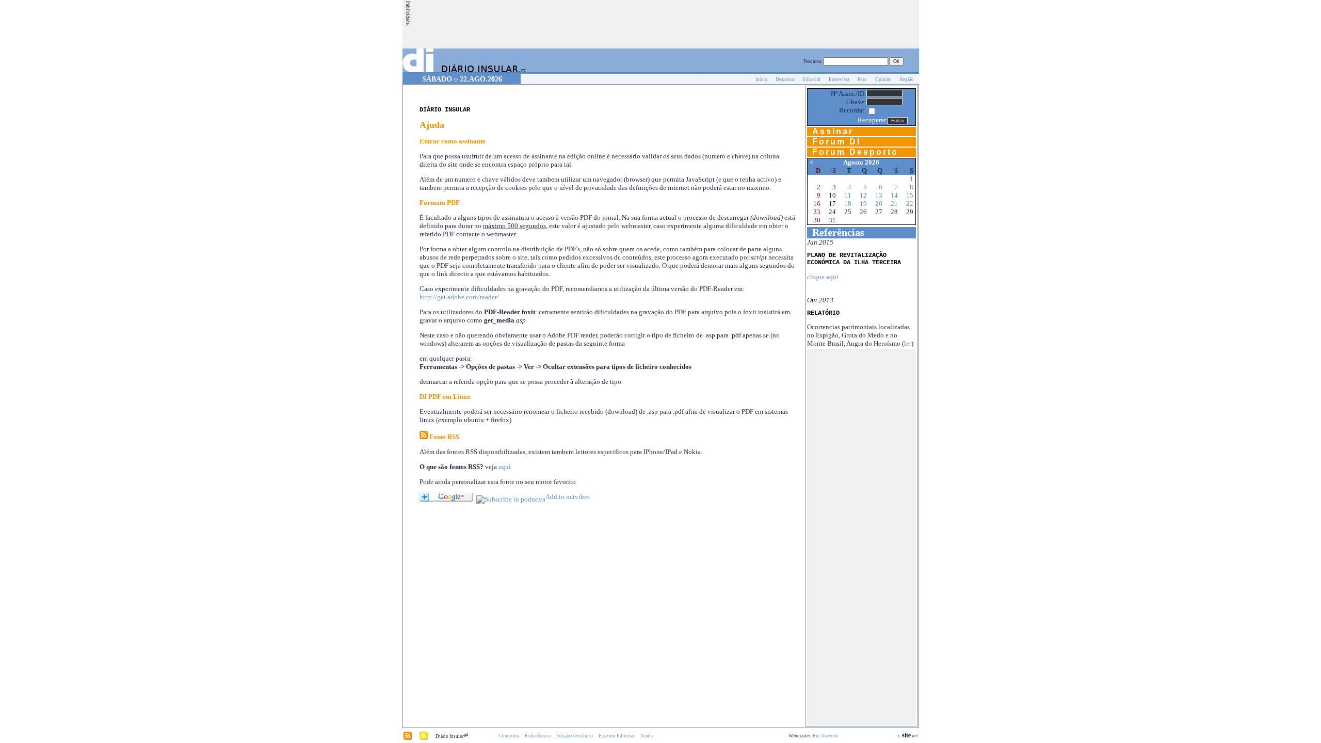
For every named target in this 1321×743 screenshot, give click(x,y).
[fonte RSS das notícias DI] (408, 738)
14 (894, 195)
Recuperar (872, 120)
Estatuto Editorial (617, 735)
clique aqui (823, 277)
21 (894, 203)
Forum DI (836, 141)
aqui (504, 467)
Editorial (811, 79)
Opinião (883, 79)
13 (878, 195)
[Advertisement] (730, 24)
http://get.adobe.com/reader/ (459, 297)
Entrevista (839, 79)
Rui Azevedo (826, 735)
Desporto (785, 79)
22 (909, 203)
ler (907, 343)
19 (863, 203)
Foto (862, 79)
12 (863, 195)
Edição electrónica (574, 735)
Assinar (832, 131)
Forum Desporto (855, 152)
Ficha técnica (538, 735)
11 (847, 195)
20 (878, 203)
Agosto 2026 (861, 162)
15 (909, 195)
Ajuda (646, 735)
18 (847, 203)
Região (907, 79)
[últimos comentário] (424, 738)
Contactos (509, 735)
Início (761, 79)
